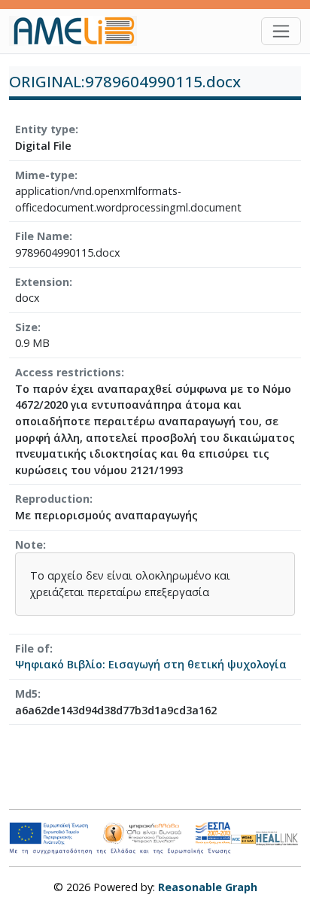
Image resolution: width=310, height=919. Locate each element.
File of (32, 648)
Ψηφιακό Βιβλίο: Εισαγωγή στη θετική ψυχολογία (151, 664)
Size (26, 327)
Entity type (45, 129)
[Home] (79, 31)
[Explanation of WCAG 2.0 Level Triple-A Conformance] (244, 838)
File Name (42, 236)
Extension (42, 282)
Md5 (26, 693)
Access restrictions (68, 372)
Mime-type (44, 175)
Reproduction (52, 498)
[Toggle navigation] (281, 31)
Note (29, 544)
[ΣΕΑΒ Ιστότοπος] (278, 836)
